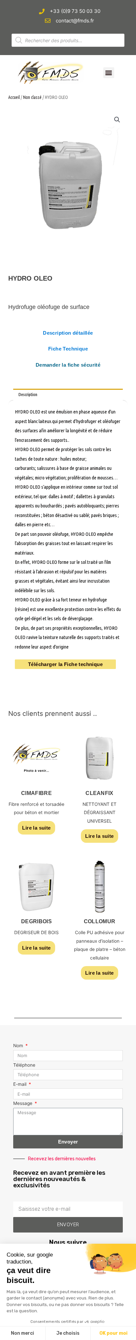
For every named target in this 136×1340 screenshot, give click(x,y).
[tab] (68, 395)
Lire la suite (36, 828)
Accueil (14, 97)
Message (23, 1103)
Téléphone (24, 1065)
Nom (18, 1045)
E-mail (20, 1084)
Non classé (32, 97)
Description (27, 394)
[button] (108, 72)
